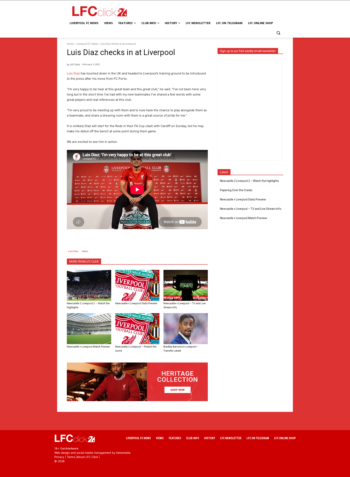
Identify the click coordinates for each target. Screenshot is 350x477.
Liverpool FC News (87, 44)
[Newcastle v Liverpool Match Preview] (89, 328)
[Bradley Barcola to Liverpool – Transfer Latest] (185, 328)
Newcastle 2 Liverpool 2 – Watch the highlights (249, 180)
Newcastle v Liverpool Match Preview (88, 346)
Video (85, 251)
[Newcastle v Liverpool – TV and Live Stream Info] (185, 285)
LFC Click (75, 64)
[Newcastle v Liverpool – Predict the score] (137, 328)
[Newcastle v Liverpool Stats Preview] (137, 285)
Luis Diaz (73, 73)
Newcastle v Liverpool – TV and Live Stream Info (250, 208)
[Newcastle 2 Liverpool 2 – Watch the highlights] (89, 285)
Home (70, 44)
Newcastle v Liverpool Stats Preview (136, 303)
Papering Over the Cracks (236, 190)
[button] (278, 33)
